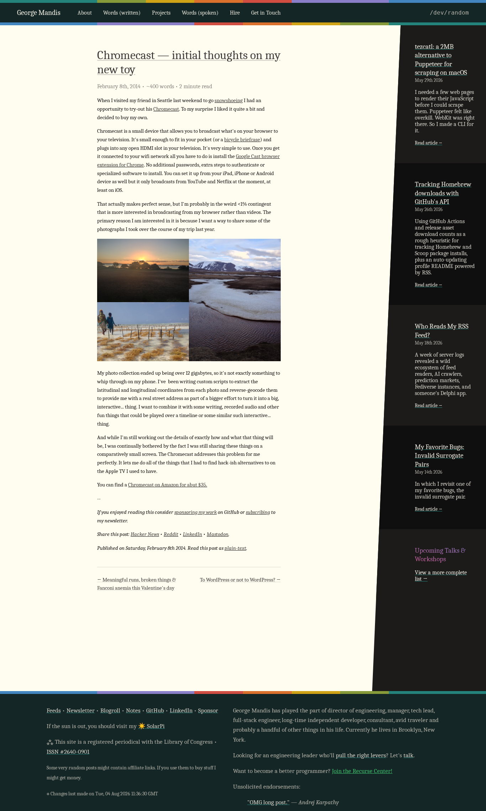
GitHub (155, 710)
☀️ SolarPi (151, 726)
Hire (235, 13)
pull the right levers (361, 755)
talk (408, 755)
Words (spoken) (200, 13)
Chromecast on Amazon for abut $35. (167, 485)
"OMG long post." (268, 802)
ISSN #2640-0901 (68, 751)
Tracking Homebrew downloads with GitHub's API (443, 193)
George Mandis (38, 13)
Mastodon (217, 534)
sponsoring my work (195, 512)
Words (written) (122, 13)
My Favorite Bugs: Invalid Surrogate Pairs (439, 455)
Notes (133, 710)
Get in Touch (266, 13)
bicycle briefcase (242, 140)
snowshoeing (229, 101)
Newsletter (81, 710)
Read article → (428, 143)
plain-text (235, 548)
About (85, 13)
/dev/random (449, 12)
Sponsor (208, 710)
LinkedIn (192, 534)
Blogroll (110, 710)
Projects (161, 13)
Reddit (171, 534)
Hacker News (145, 534)
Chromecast (166, 109)
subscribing (258, 512)
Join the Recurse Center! (362, 771)
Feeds (54, 710)
